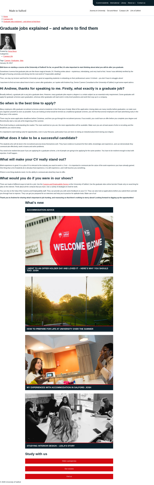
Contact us (141, 3)
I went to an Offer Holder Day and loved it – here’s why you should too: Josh (67, 269)
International (114, 3)
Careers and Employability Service (56, 184)
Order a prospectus (69, 461)
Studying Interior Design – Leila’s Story (51, 446)
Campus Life (124, 11)
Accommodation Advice (40, 210)
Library (123, 3)
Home (5, 16)
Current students (102, 3)
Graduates (15, 60)
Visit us (69, 476)
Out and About (112, 11)
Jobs (21, 60)
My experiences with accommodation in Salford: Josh (59, 387)
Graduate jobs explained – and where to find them (21, 21)
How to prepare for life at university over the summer (60, 329)
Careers (7, 60)
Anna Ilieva (12, 51)
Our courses (69, 469)
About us (131, 3)
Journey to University (97, 11)
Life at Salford (135, 11)
